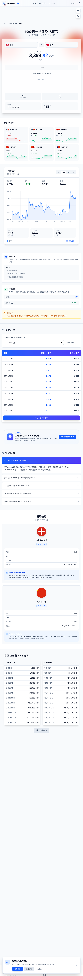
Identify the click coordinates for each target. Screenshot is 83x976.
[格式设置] (78, 10)
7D (58, 172)
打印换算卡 (43, 730)
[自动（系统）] (78, 16)
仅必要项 (29, 969)
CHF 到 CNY (13, 23)
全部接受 (17, 969)
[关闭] (76, 965)
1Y (74, 172)
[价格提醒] (79, 3)
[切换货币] (41, 45)
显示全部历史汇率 (41, 418)
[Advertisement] (41, 13)
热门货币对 (42, 3)
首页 (5, 23)
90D (69, 172)
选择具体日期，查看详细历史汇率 (14, 338)
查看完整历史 (70, 241)
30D (63, 172)
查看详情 (70, 342)
